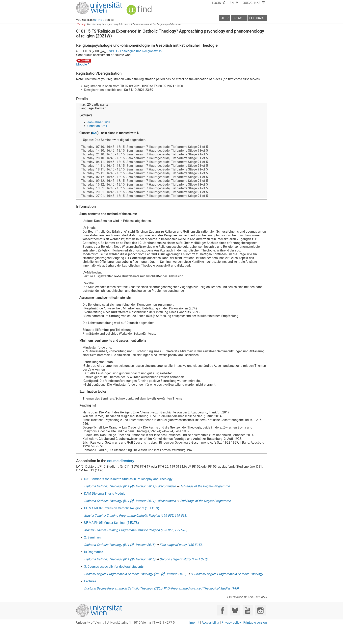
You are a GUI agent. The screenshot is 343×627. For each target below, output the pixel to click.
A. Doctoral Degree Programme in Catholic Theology (227, 574)
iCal (94, 133)
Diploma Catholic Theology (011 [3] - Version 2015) (119, 545)
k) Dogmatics (93, 552)
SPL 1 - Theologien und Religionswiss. (135, 51)
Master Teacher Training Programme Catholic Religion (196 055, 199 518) (135, 515)
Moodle (81, 64)
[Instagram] (260, 610)
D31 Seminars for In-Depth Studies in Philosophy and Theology (128, 479)
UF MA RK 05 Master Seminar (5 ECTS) (111, 523)
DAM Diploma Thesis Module (104, 493)
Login (216, 3)
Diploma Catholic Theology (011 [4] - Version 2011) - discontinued (130, 486)
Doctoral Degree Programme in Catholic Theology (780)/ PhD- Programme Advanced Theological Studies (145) (161, 588)
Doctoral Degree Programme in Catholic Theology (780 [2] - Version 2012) (135, 574)
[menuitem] (234, 3)
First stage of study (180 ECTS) (181, 545)
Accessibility (210, 622)
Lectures (90, 581)
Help (224, 18)
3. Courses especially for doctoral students (114, 566)
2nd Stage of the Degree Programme (205, 501)
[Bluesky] (235, 610)
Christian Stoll (97, 126)
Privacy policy (231, 622)
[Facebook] (222, 610)
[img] (139, 11)
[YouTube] (248, 610)
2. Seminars (92, 537)
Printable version (255, 622)
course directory (120, 460)
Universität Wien (90, 3)
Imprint (194, 622)
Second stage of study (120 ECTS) (183, 559)
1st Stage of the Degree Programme (205, 486)
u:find (98, 19)
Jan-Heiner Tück (98, 122)
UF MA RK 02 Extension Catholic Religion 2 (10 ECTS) (121, 508)
